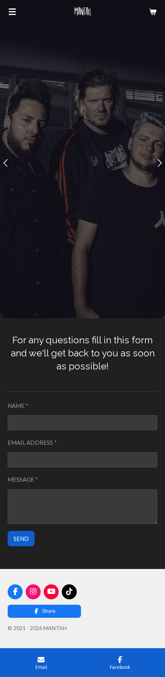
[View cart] (152, 11)
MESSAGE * (23, 479)
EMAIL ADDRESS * (32, 442)
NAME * (18, 405)
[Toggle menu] (12, 11)
